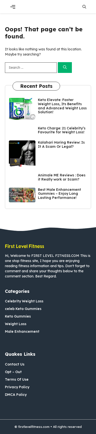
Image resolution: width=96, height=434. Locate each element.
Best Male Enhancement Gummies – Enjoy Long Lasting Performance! (59, 193)
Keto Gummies (18, 316)
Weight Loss (15, 324)
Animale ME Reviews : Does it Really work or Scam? (61, 177)
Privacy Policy (17, 387)
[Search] (65, 67)
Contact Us (14, 364)
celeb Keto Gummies (23, 309)
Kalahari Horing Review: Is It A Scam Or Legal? (61, 144)
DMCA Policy (16, 394)
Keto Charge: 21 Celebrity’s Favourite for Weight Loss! (61, 130)
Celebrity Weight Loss (24, 301)
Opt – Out (13, 372)
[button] (84, 6)
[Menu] (13, 7)
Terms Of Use (17, 379)
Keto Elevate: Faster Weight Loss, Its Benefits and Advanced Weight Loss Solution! (62, 106)
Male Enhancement (22, 331)
